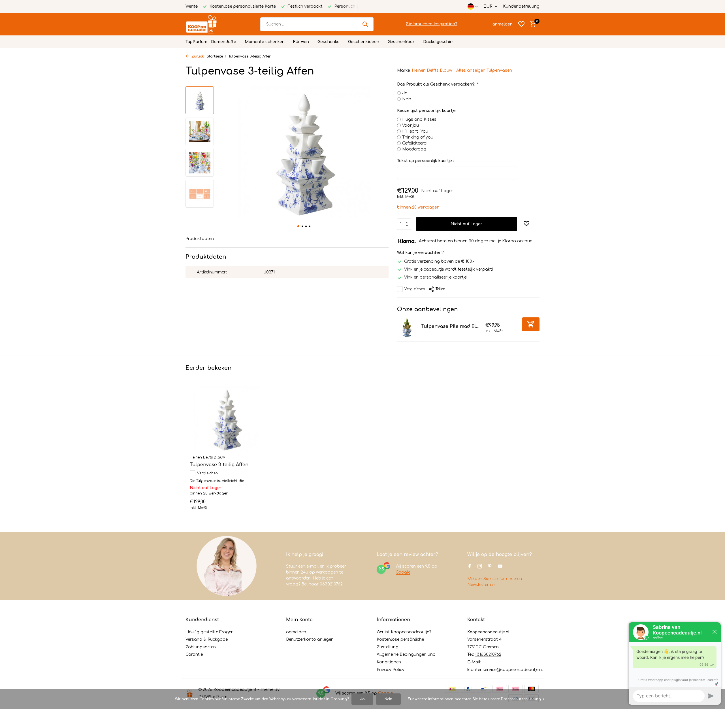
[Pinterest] (490, 566)
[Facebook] (469, 566)
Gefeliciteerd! (414, 143)
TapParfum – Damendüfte (210, 42)
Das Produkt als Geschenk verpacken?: (437, 84)
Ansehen (250, 504)
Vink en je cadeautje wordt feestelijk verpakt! (448, 269)
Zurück (197, 56)
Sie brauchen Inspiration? (431, 24)
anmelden (296, 632)
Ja (405, 93)
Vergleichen (414, 289)
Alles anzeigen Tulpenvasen (484, 70)
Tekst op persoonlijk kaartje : (425, 161)
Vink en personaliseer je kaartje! (435, 277)
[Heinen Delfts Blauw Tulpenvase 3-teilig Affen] (226, 419)
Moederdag (414, 149)
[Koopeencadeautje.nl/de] (206, 24)
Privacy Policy (390, 670)
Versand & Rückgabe (206, 639)
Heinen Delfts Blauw (432, 70)
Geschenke (328, 42)
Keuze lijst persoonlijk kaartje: (427, 111)
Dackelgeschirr (438, 42)
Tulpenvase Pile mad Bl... (450, 326)
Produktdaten (199, 239)
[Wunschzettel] (521, 24)
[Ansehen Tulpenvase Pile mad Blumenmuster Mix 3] (407, 328)
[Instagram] (479, 566)
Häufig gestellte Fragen (209, 632)
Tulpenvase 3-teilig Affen (219, 464)
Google (403, 572)
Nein (406, 99)
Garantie (194, 654)
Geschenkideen (363, 42)
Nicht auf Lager (466, 224)
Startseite (215, 56)
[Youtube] (500, 566)
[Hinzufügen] (531, 324)
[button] (298, 226)
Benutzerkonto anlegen (310, 639)
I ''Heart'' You (415, 131)
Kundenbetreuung (521, 6)
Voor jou (410, 125)
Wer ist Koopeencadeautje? (404, 632)
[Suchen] (365, 24)
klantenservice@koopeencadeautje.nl (505, 670)
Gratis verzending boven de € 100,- (439, 261)
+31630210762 (488, 654)
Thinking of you (417, 137)
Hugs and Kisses (419, 119)
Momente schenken (265, 42)
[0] (531, 24)
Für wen (301, 42)
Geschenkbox (401, 42)
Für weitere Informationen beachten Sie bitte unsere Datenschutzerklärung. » (476, 699)
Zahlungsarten (200, 647)
